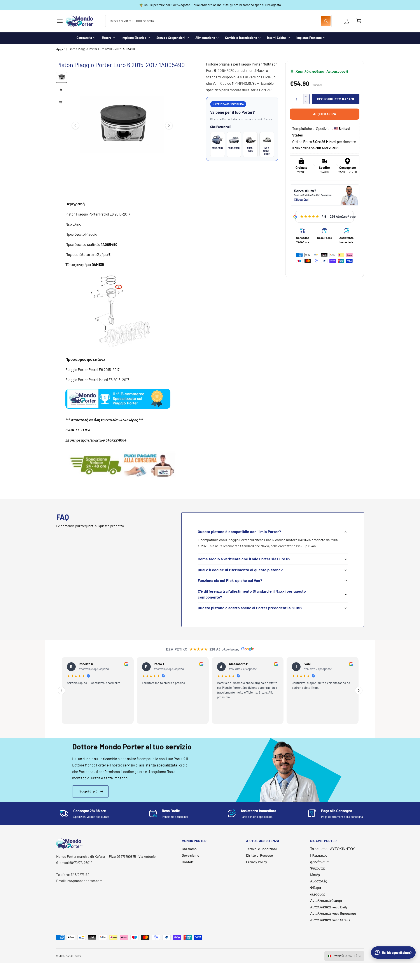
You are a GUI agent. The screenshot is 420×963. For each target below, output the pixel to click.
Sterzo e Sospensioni (170, 38)
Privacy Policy (256, 862)
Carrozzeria (84, 38)
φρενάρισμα (319, 862)
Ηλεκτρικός (318, 855)
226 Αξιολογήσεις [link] (343, 216)
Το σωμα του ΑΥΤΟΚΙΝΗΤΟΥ (332, 849)
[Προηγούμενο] (61, 690)
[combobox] (218, 21)
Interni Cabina (276, 38)
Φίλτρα (315, 887)
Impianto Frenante (309, 38)
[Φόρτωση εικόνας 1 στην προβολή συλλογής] (61, 77)
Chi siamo (189, 849)
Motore (107, 38)
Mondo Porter (73, 955)
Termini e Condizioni (261, 849)
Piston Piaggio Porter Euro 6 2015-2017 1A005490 (101, 49)
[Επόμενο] (358, 690)
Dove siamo (190, 855)
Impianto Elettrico (134, 38)
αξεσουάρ (317, 894)
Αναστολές (318, 881)
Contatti (188, 862)
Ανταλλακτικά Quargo (326, 900)
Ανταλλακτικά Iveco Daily (329, 907)
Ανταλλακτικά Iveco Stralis (330, 920)
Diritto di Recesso (259, 855)
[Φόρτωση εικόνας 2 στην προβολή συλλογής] (61, 90)
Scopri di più (88, 791)
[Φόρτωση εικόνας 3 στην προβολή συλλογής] (61, 102)
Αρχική (60, 49)
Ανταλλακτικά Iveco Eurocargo (333, 913)
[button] (60, 21)
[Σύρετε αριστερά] (75, 125)
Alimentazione (205, 38)
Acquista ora (324, 114)
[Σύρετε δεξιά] (168, 125)
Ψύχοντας (318, 868)
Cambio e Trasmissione (241, 38)
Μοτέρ (315, 875)
